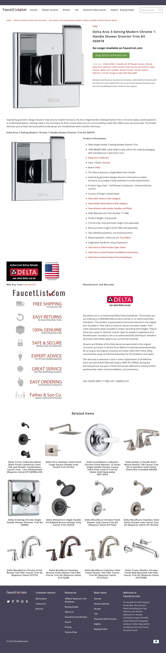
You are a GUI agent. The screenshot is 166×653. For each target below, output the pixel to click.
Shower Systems (50, 9)
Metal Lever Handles (109, 70)
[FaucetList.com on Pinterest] (18, 601)
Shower (67, 9)
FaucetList (29, 284)
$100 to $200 (108, 64)
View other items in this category (104, 198)
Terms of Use (71, 632)
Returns (39, 608)
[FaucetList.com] (15, 10)
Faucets (33, 9)
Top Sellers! (125, 237)
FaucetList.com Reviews (76, 617)
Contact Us (41, 603)
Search (68, 622)
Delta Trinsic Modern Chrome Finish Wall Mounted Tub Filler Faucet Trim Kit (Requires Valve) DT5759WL (141, 548)
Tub (77, 9)
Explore (114, 9)
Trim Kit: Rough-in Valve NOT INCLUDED (119, 73)
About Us (69, 612)
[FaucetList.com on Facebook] (13, 601)
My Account (41, 598)
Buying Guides (127, 9)
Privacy (68, 627)
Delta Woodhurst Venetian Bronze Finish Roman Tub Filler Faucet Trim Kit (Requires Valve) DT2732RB (63, 548)
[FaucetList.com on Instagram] (22, 601)
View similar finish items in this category (108, 203)
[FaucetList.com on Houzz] (27, 601)
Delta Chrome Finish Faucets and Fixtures (130, 67)
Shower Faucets (126, 70)
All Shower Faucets (136, 64)
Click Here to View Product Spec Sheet (107, 247)
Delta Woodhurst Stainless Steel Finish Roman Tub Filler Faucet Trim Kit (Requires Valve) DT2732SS (102, 548)
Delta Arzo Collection (102, 67)
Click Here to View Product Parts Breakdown (110, 257)
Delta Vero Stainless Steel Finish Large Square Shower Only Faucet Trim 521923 (63, 440)
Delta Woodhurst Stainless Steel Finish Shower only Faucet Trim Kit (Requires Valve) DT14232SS (141, 498)
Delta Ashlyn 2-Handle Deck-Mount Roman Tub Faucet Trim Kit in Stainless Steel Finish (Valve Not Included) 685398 (141, 440)
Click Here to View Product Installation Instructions (113, 252)
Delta (95, 26)
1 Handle (119, 64)
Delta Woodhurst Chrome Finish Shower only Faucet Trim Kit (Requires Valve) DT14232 (102, 498)
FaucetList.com (21, 641)
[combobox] (151, 10)
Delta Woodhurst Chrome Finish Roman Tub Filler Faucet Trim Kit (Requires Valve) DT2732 (24, 548)
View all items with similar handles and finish (110, 208)
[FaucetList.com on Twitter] (8, 601)
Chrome (148, 64)
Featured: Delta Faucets (94, 9)
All (125, 64)
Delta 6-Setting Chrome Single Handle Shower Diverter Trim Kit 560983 (24, 498)
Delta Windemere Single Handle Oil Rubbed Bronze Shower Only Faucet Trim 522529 (63, 498)
